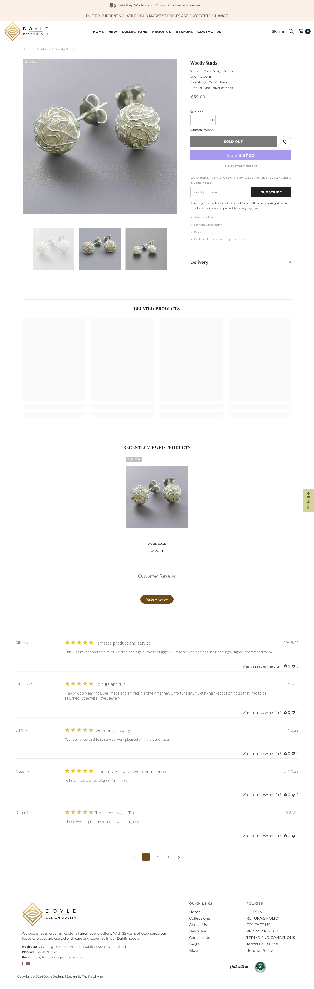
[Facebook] (22, 963)
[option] (100, 136)
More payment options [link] (241, 165)
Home (27, 49)
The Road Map (92, 976)
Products (43, 49)
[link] (54, 406)
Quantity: (197, 111)
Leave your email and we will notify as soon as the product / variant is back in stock (240, 180)
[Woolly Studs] (157, 497)
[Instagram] (28, 963)
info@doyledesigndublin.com (58, 957)
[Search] (291, 31)
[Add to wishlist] (285, 141)
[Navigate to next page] (179, 857)
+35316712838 (46, 952)
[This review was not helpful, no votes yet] (293, 666)
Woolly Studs (157, 543)
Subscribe (271, 192)
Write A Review (157, 599)
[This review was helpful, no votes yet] (285, 666)
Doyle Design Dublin (218, 71)
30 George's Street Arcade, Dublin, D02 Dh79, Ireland (82, 947)
